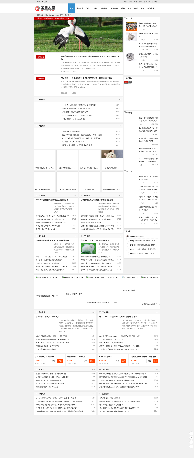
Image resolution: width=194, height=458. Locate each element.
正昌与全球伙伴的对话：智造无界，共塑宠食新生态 (117, 380)
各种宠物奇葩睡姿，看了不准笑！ (47, 346)
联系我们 (155, 2)
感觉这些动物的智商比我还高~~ (47, 349)
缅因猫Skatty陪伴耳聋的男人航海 (113, 190)
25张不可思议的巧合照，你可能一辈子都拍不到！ (53, 343)
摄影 (136, 8)
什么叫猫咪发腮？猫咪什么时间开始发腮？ (51, 219)
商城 (142, 8)
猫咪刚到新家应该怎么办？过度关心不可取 (51, 223)
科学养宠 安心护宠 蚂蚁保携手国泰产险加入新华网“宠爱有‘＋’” (57, 408)
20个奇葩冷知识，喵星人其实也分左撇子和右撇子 (79, 105)
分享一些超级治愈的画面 (67, 190)
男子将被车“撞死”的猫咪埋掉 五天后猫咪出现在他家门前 (148, 46)
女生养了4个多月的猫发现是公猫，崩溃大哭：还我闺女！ (82, 138)
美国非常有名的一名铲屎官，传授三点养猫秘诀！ (98, 266)
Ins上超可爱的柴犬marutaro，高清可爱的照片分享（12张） (120, 336)
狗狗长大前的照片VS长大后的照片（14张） (90, 168)
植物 (123, 8)
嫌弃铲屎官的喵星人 (112, 168)
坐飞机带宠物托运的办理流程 (109, 398)
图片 (125, 2)
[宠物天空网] (47, 10)
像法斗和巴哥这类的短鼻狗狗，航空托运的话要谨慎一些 (119, 408)
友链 (135, 2)
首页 (71, 8)
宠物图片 (42, 312)
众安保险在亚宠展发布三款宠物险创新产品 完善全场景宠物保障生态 (59, 401)
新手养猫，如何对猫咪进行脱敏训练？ (49, 260)
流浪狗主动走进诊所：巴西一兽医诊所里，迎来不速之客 (148, 220)
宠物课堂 (103, 8)
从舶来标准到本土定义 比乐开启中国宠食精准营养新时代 (119, 387)
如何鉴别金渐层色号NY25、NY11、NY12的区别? (53, 377)
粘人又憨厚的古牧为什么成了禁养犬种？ (50, 383)
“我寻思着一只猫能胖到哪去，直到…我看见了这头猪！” (100, 263)
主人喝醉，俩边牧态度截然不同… (73, 142)
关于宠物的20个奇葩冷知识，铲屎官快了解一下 (52, 216)
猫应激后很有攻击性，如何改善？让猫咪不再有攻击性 (55, 266)
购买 (60, 361)
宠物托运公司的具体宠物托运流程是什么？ (114, 411)
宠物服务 (114, 8)
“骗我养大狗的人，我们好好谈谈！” (48, 387)
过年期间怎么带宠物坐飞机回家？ (111, 405)
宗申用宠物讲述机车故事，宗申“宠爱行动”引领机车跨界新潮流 (148, 26)
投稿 (140, 2)
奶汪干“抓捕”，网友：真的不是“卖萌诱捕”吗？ (78, 145)
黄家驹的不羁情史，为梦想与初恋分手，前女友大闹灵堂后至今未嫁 (148, 199)
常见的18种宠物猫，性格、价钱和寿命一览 (51, 374)
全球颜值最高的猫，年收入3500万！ (112, 339)
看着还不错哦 (137, 236)
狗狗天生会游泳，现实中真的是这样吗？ (50, 270)
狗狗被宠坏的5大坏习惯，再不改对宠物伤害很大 (55, 240)
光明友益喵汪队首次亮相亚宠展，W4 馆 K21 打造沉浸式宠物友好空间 (123, 383)
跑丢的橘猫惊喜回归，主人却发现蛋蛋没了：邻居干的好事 (82, 135)
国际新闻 (42, 99)
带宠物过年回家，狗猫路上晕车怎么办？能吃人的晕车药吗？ (120, 401)
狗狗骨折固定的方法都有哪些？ (92, 223)
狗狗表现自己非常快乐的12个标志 (48, 226)
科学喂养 (87, 236)
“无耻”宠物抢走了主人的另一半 (45, 168)
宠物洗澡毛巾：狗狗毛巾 (76, 357)
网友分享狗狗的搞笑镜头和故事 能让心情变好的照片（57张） (148, 161)
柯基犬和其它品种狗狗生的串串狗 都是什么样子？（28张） (148, 141)
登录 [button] (38, 2)
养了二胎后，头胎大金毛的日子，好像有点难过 (118, 317)
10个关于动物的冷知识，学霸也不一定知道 (77, 115)
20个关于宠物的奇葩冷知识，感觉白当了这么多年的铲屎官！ (60, 200)
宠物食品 (40, 78)
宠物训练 (42, 236)
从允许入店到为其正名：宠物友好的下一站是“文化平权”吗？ (148, 189)
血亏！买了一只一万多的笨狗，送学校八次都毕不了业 (55, 257)
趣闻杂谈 (150, 8)
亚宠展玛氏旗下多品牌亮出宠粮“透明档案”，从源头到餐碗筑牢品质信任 (124, 374)
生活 (129, 8)
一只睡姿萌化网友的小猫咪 (67, 168)
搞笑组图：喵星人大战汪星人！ (48, 317)
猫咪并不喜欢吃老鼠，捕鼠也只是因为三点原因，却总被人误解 (103, 270)
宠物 (95, 8)
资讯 (88, 8)
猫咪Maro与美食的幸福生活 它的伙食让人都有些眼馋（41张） (148, 151)
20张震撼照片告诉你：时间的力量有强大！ (77, 108)
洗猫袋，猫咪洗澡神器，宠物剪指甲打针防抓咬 (148, 357)
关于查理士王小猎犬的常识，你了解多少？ (96, 257)
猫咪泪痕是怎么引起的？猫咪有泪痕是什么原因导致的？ (103, 200)
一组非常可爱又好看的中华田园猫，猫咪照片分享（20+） (119, 349)
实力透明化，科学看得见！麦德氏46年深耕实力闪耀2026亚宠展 (86, 78)
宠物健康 (87, 195)
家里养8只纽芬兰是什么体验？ (46, 229)
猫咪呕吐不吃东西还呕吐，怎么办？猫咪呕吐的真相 (99, 216)
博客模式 (79, 8)
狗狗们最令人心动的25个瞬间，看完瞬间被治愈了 (53, 339)
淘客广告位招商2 (105, 357)
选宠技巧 (42, 369)
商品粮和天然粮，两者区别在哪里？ (95, 240)
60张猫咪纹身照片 (89, 190)
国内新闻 (40, 57)
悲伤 (126, 82)
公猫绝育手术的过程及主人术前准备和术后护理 (97, 226)
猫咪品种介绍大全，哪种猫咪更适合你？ (50, 380)
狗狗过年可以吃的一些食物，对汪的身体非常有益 (98, 260)
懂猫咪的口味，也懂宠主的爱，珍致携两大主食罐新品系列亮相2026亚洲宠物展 (127, 377)
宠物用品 (42, 394)
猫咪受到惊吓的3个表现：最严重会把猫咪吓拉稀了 (98, 219)
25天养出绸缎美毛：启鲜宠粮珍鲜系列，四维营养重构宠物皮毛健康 (59, 411)
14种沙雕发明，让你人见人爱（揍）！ (75, 119)
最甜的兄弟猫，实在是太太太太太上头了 (113, 343)
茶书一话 (147, 2)
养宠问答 (42, 195)
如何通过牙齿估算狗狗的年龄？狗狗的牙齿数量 (97, 229)
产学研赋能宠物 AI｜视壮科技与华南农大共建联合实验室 (55, 405)
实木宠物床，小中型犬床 (44, 357)
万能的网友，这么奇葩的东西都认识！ (75, 112)
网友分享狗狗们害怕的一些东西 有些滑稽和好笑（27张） (148, 131)
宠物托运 (105, 394)
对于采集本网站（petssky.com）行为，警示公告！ (55, 15)
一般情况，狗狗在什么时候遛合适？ (48, 263)
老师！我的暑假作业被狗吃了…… (73, 131)
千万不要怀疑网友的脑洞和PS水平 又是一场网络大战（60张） (148, 120)
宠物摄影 (105, 312)
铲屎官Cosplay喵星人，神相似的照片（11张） (45, 190)
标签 (130, 2)
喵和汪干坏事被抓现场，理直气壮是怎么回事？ (52, 336)
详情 (53, 361)
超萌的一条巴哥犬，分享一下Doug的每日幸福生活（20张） (120, 346)
